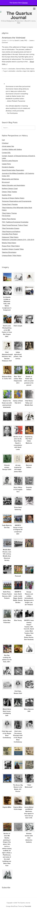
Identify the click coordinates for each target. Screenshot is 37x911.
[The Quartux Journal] (18, 17)
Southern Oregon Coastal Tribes (13, 249)
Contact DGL (6, 152)
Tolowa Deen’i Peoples (10, 204)
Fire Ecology (6, 216)
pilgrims (32, 71)
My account (6, 182)
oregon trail (25, 71)
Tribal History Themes (9, 213)
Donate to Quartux (8, 167)
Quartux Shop (6, 195)
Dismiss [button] (25, 3)
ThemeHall (27, 906)
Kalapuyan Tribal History (10, 237)
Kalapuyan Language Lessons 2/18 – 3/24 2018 (18, 239)
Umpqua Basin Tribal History (11, 255)
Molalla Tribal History (9, 243)
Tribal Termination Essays (10, 228)
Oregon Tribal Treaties (9, 192)
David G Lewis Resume (10, 161)
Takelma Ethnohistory (9, 252)
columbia (19, 71)
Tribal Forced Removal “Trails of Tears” (15, 225)
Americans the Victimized (13, 37)
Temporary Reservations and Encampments (16, 201)
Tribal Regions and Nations (11, 231)
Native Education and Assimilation (13, 185)
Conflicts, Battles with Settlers (12, 149)
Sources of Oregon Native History (13, 198)
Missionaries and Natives (10, 179)
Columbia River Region (10, 234)
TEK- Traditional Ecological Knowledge (15, 222)
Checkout (5, 143)
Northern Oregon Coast (10, 188)
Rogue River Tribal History (11, 246)
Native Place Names (9, 219)
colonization (11, 69)
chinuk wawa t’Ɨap (8, 146)
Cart (3, 140)
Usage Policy (6, 164)
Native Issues (30, 69)
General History (20, 69)
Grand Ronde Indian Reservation (13, 170)
